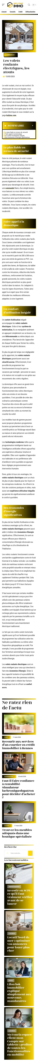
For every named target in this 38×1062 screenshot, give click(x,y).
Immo (11, 980)
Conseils (11, 55)
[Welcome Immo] (15, 5)
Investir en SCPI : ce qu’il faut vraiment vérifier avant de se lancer (20, 897)
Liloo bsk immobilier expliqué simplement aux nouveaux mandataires (19, 992)
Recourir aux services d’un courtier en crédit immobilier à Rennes (18, 745)
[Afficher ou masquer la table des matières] (28, 125)
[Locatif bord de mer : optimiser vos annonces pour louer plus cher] (19, 921)
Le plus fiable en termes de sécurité (16, 132)
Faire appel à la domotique (13, 134)
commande (9, 188)
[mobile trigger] (4, 5)
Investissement (8, 776)
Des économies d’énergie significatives (17, 137)
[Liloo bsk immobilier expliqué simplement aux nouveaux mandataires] (19, 968)
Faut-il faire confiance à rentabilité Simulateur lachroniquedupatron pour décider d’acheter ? (18, 789)
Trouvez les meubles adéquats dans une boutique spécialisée (17, 833)
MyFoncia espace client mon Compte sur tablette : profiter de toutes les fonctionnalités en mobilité (19, 1044)
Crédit (6, 737)
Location (12, 933)
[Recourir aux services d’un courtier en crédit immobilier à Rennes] (19, 724)
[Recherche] (28, 4)
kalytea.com (11, 115)
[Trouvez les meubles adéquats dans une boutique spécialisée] (19, 812)
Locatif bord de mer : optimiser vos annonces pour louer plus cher (18, 944)
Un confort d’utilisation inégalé (14, 136)
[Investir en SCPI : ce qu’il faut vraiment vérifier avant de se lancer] (19, 874)
